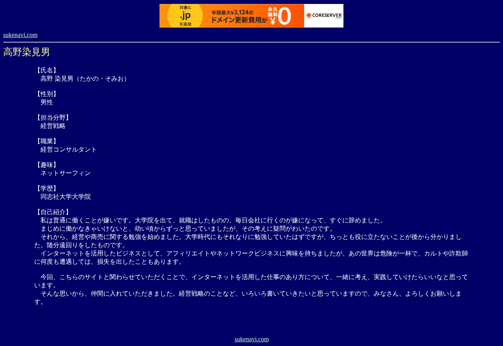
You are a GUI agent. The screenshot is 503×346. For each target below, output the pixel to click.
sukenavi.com (20, 34)
